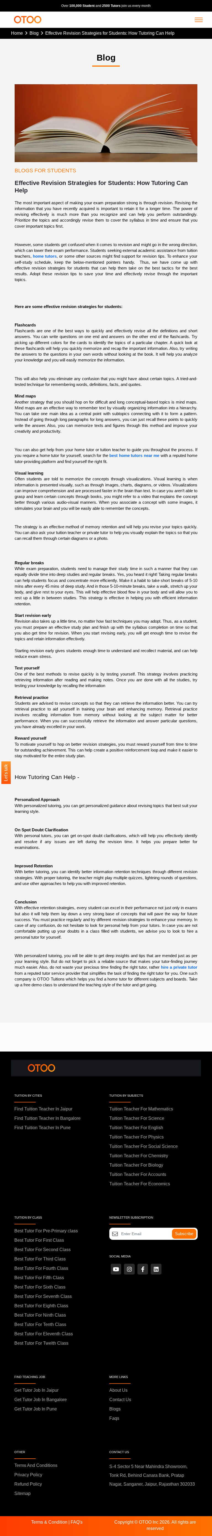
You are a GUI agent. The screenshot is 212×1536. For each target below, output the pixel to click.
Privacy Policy (28, 1474)
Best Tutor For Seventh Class (43, 1296)
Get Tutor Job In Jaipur (36, 1390)
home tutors (45, 256)
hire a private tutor (179, 967)
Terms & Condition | (51, 1522)
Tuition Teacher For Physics (136, 1137)
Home (18, 33)
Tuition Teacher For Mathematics (141, 1109)
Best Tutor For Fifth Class (39, 1277)
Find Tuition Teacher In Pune (42, 1127)
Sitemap (22, 1493)
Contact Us (120, 1399)
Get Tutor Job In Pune (35, 1409)
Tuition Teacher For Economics (139, 1183)
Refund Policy (28, 1484)
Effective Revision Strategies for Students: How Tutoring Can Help (109, 33)
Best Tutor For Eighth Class (41, 1305)
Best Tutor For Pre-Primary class (46, 1231)
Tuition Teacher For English (136, 1127)
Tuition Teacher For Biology (136, 1165)
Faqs (114, 1418)
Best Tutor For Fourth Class (41, 1268)
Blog (35, 33)
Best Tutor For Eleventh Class (43, 1333)
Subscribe (184, 1233)
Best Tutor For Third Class (40, 1259)
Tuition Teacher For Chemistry (138, 1155)
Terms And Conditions (35, 1465)
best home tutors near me (134, 455)
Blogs (115, 1409)
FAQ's (77, 1522)
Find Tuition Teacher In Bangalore (47, 1118)
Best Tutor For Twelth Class (41, 1343)
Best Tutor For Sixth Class (39, 1287)
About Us (118, 1390)
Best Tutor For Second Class (42, 1249)
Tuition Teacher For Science (136, 1118)
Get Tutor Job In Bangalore (40, 1399)
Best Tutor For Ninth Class (40, 1315)
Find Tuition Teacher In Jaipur (43, 1109)
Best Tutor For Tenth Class (40, 1324)
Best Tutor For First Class (39, 1240)
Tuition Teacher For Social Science (143, 1146)
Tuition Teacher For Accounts (137, 1174)
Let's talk (6, 772)
